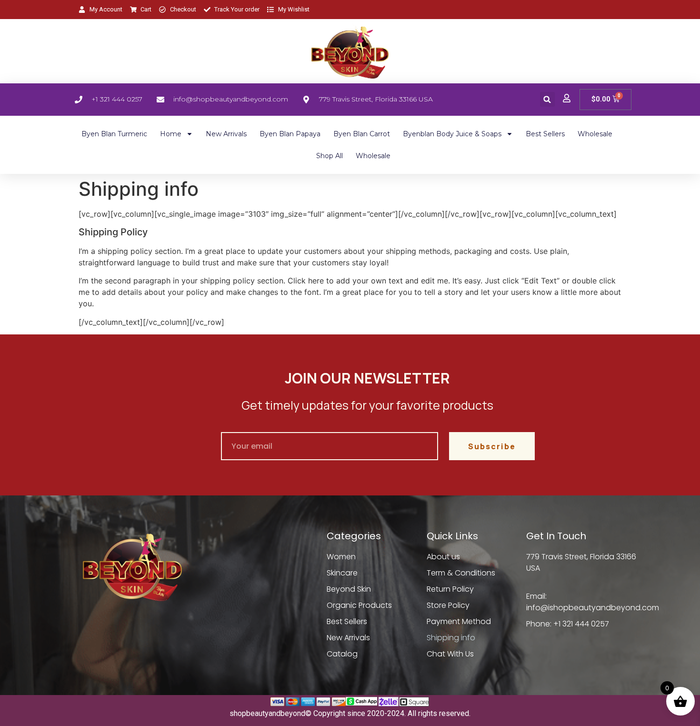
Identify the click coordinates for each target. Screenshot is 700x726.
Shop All (329, 155)
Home (170, 134)
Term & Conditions (461, 572)
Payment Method (459, 621)
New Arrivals (226, 134)
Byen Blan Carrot (361, 134)
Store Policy (448, 605)
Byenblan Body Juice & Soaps (452, 134)
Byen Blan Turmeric (114, 134)
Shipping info (451, 637)
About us (443, 556)
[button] (547, 99)
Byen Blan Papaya (290, 134)
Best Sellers (545, 134)
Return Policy (450, 589)
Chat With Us (450, 653)
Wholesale (595, 134)
